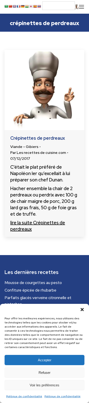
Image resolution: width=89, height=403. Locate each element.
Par (38, 152)
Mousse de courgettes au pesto (33, 282)
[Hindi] (27, 6)
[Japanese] (31, 6)
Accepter (44, 360)
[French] (19, 6)
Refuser (44, 373)
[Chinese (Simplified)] (10, 6)
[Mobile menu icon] (81, 7)
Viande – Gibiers (24, 146)
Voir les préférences (44, 385)
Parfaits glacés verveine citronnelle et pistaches (38, 301)
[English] (14, 6)
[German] (23, 6)
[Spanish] (35, 6)
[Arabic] (6, 6)
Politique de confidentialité (24, 396)
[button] (82, 309)
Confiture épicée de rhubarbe (30, 290)
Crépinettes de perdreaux (37, 138)
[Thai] (39, 6)
